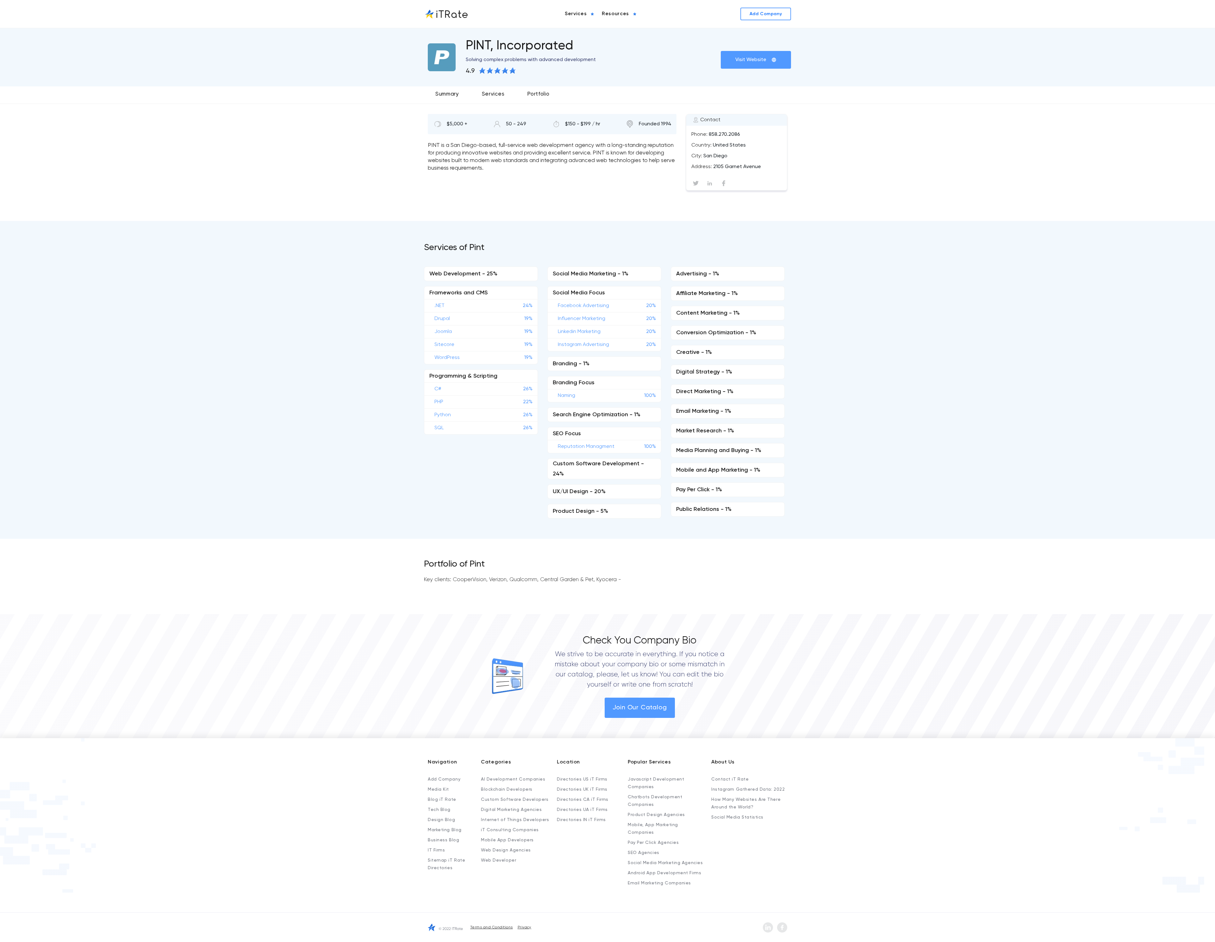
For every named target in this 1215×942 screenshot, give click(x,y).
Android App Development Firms (664, 873)
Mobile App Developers (507, 840)
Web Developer (498, 860)
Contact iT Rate (730, 779)
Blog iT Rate (442, 799)
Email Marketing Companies (659, 883)
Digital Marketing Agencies (511, 809)
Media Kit (438, 789)
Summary (447, 94)
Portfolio (538, 94)
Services (493, 94)
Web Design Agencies (506, 850)
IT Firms (436, 850)
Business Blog (443, 840)
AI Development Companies (513, 779)
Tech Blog (439, 809)
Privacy (524, 927)
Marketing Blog (445, 830)
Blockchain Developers (507, 789)
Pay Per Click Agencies (653, 842)
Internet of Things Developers (515, 820)
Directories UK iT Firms (582, 789)
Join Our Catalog (640, 708)
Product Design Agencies (656, 815)
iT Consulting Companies (510, 830)
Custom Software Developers (515, 799)
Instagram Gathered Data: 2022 (748, 789)
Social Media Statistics (737, 817)
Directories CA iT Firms (582, 799)
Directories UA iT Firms (582, 809)
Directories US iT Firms (582, 779)
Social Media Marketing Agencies (665, 863)
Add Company (444, 779)
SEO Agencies (643, 853)
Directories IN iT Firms (581, 820)
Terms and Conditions (491, 927)
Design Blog (441, 820)
